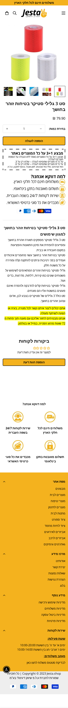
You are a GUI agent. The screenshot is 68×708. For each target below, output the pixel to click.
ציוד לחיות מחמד (55, 526)
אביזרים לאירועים (54, 532)
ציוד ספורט (58, 520)
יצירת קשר (58, 567)
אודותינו (60, 561)
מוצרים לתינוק (56, 507)
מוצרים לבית (57, 495)
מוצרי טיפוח (58, 501)
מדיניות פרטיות (56, 621)
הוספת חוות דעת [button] (34, 362)
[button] (7, 13)
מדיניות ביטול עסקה (53, 615)
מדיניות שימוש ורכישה (52, 602)
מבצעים (60, 489)
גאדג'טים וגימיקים (54, 544)
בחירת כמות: (57, 129)
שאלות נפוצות (56, 573)
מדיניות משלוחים (55, 608)
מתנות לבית (58, 513)
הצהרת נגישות (56, 579)
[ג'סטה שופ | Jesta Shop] (34, 13)
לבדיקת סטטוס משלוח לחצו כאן (46, 663)
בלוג (62, 586)
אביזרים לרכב (57, 538)
